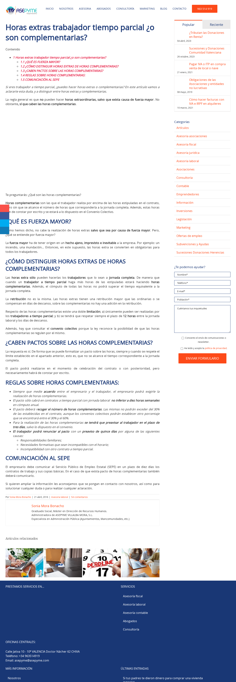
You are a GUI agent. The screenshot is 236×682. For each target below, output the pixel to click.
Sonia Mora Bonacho (20, 496)
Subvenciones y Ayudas (192, 244)
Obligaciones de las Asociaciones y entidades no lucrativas (206, 84)
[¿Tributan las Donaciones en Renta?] (182, 33)
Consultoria (184, 178)
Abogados (130, 621)
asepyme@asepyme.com (32, 660)
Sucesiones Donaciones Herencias (200, 252)
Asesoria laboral (59, 496)
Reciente (216, 24)
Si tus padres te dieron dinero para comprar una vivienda (163, 678)
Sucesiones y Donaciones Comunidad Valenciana (206, 50)
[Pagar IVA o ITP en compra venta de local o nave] (182, 64)
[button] (224, 8)
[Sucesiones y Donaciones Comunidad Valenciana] (182, 49)
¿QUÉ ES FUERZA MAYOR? (40, 62)
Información (184, 203)
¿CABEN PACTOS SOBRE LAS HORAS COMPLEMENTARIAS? (61, 71)
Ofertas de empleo (189, 236)
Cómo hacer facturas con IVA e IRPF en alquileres (206, 102)
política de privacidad (216, 348)
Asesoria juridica (187, 153)
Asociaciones (185, 169)
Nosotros (14, 678)
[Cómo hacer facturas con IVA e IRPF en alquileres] (182, 100)
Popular (188, 24)
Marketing (183, 227)
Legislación (184, 219)
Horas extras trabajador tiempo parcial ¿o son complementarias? (60, 57)
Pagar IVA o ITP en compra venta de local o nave (207, 66)
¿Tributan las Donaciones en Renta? (206, 35)
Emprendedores (187, 194)
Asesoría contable (135, 613)
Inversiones (184, 211)
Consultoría (131, 629)
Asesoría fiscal (133, 596)
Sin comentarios (79, 496)
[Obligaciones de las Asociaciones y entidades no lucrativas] (182, 80)
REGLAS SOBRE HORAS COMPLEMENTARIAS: (52, 75)
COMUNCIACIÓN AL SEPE (39, 80)
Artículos (182, 128)
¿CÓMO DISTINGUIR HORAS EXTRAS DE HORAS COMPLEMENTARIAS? (69, 66)
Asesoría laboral (134, 604)
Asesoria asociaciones (191, 136)
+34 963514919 (29, 656)
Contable (182, 186)
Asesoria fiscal (186, 144)
